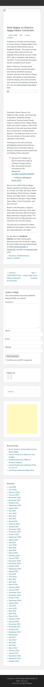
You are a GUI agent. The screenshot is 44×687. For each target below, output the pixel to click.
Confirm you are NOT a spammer (19, 360)
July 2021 (12, 511)
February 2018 (14, 619)
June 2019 (13, 577)
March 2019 (13, 584)
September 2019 (15, 569)
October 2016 (14, 661)
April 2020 (12, 550)
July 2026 (12, 487)
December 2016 (15, 656)
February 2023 (14, 492)
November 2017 (15, 627)
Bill (21, 35)
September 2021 (15, 505)
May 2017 (12, 643)
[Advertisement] (22, 419)
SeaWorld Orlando (23, 256)
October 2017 (14, 629)
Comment (9, 302)
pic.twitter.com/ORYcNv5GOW (23, 174)
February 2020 (14, 556)
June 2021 (13, 513)
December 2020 (15, 529)
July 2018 (12, 606)
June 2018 (13, 608)
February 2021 (14, 524)
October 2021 (14, 503)
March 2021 (13, 521)
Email (7, 339)
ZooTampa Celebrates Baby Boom (21, 470)
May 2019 (12, 579)
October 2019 (14, 566)
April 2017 (12, 645)
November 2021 (15, 500)
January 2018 (14, 621)
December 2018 (15, 592)
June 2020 (13, 545)
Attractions (12, 256)
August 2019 (13, 571)
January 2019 (14, 590)
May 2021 (12, 516)
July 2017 (12, 637)
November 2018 (15, 595)
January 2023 (14, 495)
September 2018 (15, 600)
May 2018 (12, 611)
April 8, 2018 (16, 180)
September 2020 (15, 537)
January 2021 (14, 527)
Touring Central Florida (26, 678)
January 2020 (14, 558)
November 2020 (15, 532)
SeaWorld (16, 258)
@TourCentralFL (20, 247)
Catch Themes (27, 683)
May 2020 (12, 548)
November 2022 (15, 497)
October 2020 (14, 534)
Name (8, 331)
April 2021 (12, 519)
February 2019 (14, 587)
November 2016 (15, 658)
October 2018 (14, 598)
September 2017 (15, 632)
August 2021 (13, 508)
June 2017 (13, 640)
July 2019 (12, 574)
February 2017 (14, 650)
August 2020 (13, 540)
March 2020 (13, 553)
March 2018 (13, 616)
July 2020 (12, 542)
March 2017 (13, 648)
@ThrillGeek (11, 145)
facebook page (31, 249)
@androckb (11, 249)
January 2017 (14, 653)
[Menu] (5, 3)
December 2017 (15, 624)
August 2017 (13, 635)
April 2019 (12, 582)
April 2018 (12, 613)
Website (8, 347)
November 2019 (15, 563)
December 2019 (15, 561)
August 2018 (13, 603)
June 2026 (13, 490)
